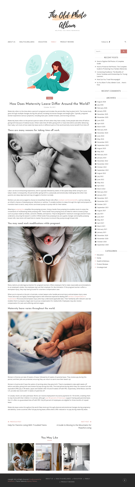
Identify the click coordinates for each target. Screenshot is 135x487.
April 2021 (100, 223)
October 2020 (102, 242)
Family (53, 42)
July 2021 (100, 214)
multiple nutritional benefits (68, 200)
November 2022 (102, 164)
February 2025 (102, 130)
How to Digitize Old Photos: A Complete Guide (110, 62)
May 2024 (100, 139)
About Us (11, 42)
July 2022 (100, 176)
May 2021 (100, 220)
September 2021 (103, 207)
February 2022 (102, 192)
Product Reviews (67, 42)
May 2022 (100, 183)
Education (42, 42)
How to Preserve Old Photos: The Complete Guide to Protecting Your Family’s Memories (112, 68)
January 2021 (101, 232)
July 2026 (100, 105)
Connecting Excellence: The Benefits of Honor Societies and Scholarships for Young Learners (112, 74)
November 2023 (102, 142)
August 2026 (101, 102)
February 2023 (102, 155)
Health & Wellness (26, 42)
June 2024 (100, 136)
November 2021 (102, 201)
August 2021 (101, 211)
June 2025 (100, 120)
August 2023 (101, 148)
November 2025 (102, 117)
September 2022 (103, 170)
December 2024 (102, 133)
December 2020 (102, 235)
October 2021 (102, 204)
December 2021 (102, 198)
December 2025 (102, 114)
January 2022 (101, 195)
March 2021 (101, 226)
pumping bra (19, 209)
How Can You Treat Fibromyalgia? (108, 79)
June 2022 (100, 179)
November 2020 (102, 239)
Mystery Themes (32, 481)
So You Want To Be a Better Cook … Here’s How (111, 84)
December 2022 (102, 161)
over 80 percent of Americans (55, 398)
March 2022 (101, 189)
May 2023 (100, 152)
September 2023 (103, 145)
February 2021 (102, 229)
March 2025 (101, 127)
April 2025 (100, 124)
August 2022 (101, 173)
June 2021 (100, 217)
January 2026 (101, 111)
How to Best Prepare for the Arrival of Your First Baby (21, 463)
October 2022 (102, 167)
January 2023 (101, 158)
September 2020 (103, 245)
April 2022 (100, 186)
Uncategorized (102, 267)
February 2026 (102, 108)
